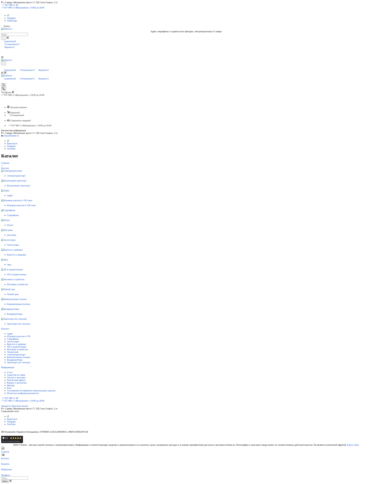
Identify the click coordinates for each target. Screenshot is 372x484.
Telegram (11, 18)
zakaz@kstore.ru (11, 135)
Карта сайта (353, 445)
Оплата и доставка (16, 377)
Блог (9, 388)
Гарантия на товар (16, 375)
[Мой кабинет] (2, 67)
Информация (7, 367)
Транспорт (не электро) (18, 362)
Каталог (5, 329)
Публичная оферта (16, 380)
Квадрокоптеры (15, 360)
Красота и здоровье (16, 344)
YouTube (11, 148)
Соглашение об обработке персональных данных (31, 390)
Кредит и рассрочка (17, 383)
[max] (8, 15)
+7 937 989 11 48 (10, 5)
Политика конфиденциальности (23, 393)
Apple (10, 333)
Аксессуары (13, 341)
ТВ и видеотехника (16, 347)
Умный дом (12, 352)
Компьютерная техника (18, 357)
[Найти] (3, 38)
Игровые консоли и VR (18, 336)
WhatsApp (12, 20)
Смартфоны (13, 339)
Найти (5, 481)
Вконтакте (12, 143)
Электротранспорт (16, 354)
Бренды (11, 385)
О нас (10, 372)
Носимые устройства (17, 349)
